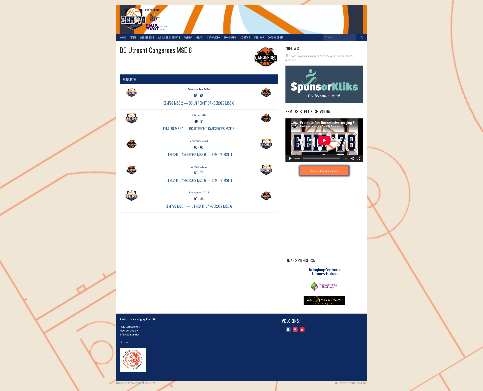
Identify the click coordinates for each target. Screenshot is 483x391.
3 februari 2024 (199, 115)
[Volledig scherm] (358, 158)
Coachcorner (275, 37)
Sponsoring (230, 37)
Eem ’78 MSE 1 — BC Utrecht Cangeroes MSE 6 (199, 128)
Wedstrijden (147, 37)
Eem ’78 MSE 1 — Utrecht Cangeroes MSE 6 (198, 206)
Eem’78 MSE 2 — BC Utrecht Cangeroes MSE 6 (198, 103)
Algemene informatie (169, 37)
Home (123, 37)
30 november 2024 (199, 89)
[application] (324, 140)
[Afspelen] (290, 158)
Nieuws (200, 37)
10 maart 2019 (198, 166)
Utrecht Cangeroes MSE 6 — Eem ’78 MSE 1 (198, 154)
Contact (245, 37)
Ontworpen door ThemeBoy (351, 383)
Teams (132, 37)
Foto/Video (213, 37)
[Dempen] (352, 158)
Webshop (259, 37)
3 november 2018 (198, 192)
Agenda (188, 37)
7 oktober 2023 (199, 140)
